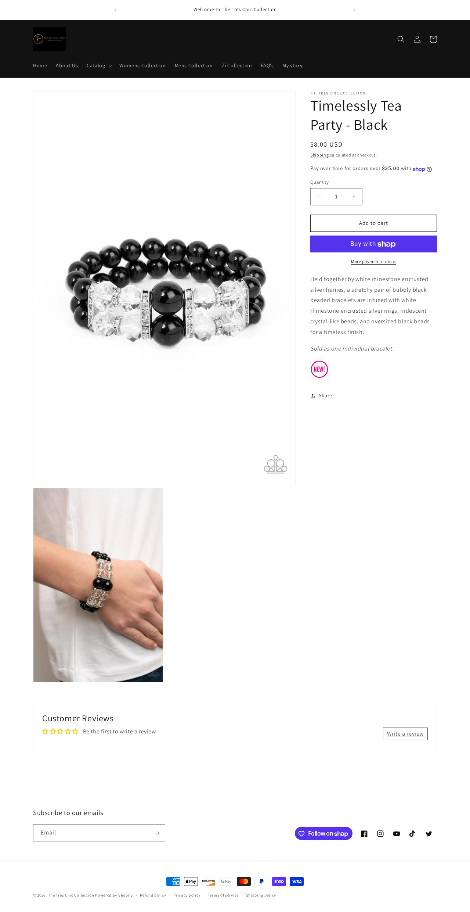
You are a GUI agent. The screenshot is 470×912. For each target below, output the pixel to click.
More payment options (373, 262)
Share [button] (325, 395)
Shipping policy (261, 894)
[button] (98, 65)
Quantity (319, 182)
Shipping (319, 155)
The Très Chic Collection (71, 895)
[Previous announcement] (115, 10)
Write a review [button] (405, 733)
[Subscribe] (157, 833)
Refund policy (153, 894)
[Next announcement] (355, 10)
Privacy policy (186, 894)
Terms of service (223, 894)
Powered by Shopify (114, 895)
